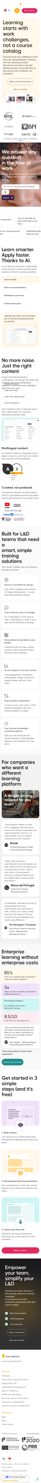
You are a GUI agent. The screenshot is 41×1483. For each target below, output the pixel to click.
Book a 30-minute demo (20, 82)
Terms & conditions (22, 1464)
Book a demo (29, 10)
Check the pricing (12, 1062)
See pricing (12, 811)
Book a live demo (17, 1332)
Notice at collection (10, 1480)
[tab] (20, 280)
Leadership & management (14, 1387)
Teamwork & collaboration (13, 1402)
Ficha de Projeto (32, 1433)
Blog (4, 1417)
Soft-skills (6, 1376)
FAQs (4, 1421)
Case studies (7, 1424)
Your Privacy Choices (17, 1477)
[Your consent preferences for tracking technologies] (37, 1479)
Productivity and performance (15, 1380)
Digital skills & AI (9, 1383)
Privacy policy (7, 1467)
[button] (9, 10)
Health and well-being (11, 1394)
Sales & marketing (10, 1391)
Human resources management (15, 1406)
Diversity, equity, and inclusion (15, 1398)
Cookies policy (7, 1464)
